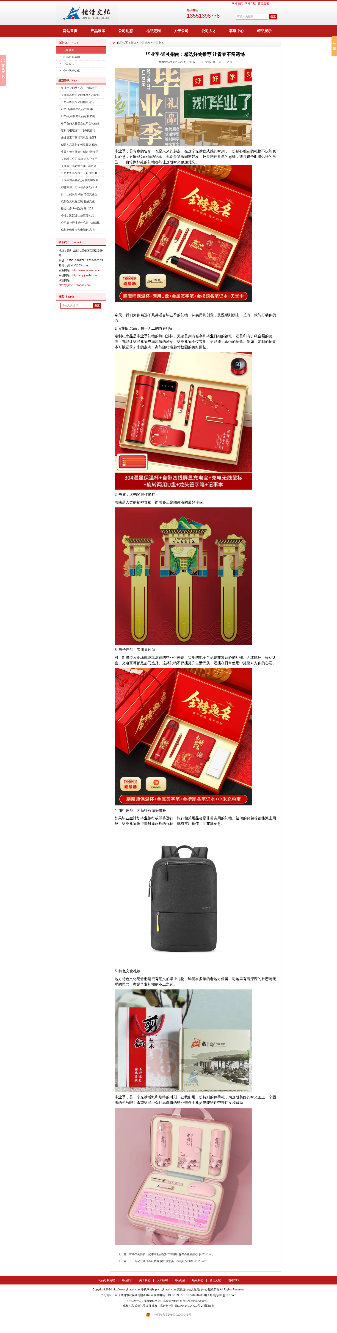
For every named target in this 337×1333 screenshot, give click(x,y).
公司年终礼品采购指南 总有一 (79, 102)
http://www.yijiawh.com (86, 270)
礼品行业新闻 (71, 57)
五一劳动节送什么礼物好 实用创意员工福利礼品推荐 (161, 1261)
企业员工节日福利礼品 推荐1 (78, 137)
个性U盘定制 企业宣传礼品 (77, 215)
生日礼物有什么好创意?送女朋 (79, 151)
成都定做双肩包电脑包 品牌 (78, 229)
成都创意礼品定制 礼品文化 (78, 201)
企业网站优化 (71, 70)
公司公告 (68, 63)
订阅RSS (233, 1280)
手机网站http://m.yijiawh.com (159, 1289)
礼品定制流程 (106, 1280)
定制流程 (70, 42)
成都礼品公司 (143, 1305)
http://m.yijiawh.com (84, 275)
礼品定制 (153, 31)
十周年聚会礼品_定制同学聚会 (79, 180)
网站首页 (237, 3)
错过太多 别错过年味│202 (77, 208)
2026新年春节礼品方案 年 (77, 109)
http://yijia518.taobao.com (75, 285)
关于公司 (181, 31)
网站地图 (179, 1280)
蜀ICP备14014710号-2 (188, 1305)
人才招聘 (162, 1280)
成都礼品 (128, 1305)
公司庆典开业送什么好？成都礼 (80, 222)
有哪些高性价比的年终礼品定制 (80, 95)
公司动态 (125, 31)
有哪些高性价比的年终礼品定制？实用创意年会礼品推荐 (163, 1254)
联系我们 (197, 1280)
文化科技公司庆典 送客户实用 (79, 158)
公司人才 (209, 31)
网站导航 (250, 3)
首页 (133, 42)
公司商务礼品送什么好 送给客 (79, 173)
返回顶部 (208, 1305)
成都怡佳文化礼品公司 (172, 62)
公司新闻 (68, 50)
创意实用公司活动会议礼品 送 (79, 187)
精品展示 (264, 31)
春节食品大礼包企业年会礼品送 (80, 123)
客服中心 (236, 31)
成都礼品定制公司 (163, 1305)
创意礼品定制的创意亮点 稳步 (79, 144)
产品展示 (98, 31)
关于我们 (144, 1280)
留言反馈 (263, 3)
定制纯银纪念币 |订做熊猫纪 (78, 130)
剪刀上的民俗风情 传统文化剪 (79, 194)
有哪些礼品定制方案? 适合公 (78, 166)
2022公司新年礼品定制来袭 (78, 116)
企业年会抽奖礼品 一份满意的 (79, 87)
